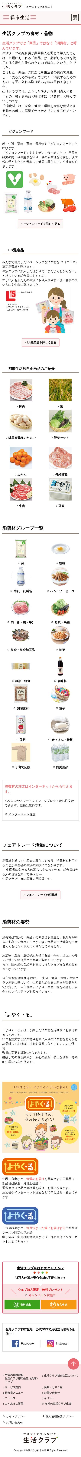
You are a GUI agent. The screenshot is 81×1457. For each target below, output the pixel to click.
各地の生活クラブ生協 (58, 1403)
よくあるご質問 (14, 1403)
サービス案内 (13, 1387)
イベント (49, 1398)
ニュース (10, 1398)
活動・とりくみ (53, 1387)
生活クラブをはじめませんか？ (40, 1268)
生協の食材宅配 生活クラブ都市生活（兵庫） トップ (22, 1378)
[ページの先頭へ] (73, 1365)
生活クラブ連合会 (39, 7)
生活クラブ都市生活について (61, 1375)
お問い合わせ (52, 1392)
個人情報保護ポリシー (60, 1416)
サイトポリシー (16, 1416)
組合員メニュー (14, 1392)
